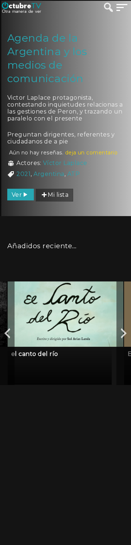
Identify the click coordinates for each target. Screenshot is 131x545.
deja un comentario (91, 152)
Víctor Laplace (65, 163)
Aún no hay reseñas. (63, 152)
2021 (23, 173)
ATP (73, 173)
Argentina (48, 173)
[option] (65, 333)
